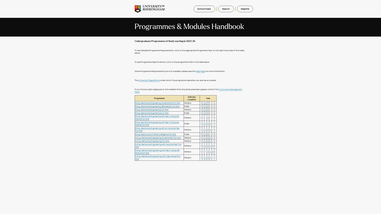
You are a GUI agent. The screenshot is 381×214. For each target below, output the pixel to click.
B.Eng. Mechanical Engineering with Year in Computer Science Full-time (157, 123)
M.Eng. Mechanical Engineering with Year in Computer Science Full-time (157, 151)
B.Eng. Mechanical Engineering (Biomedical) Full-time (157, 106)
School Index (204, 8)
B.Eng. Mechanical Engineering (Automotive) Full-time (157, 103)
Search (226, 8)
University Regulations (149, 80)
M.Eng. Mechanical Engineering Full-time (152, 141)
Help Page (200, 71)
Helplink (245, 8)
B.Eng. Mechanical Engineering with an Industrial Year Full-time (157, 129)
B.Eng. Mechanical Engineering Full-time (151, 109)
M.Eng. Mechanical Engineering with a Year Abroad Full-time (158, 157)
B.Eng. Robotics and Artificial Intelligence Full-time (155, 134)
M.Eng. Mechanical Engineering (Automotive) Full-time (158, 137)
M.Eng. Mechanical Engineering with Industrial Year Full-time (158, 145)
